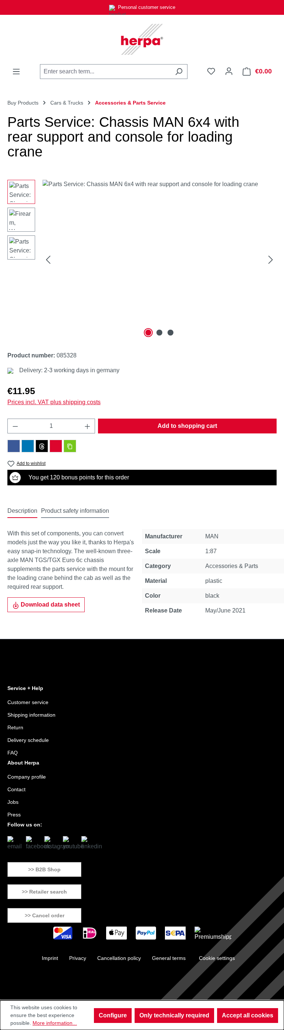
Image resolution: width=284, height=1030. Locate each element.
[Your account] (229, 71)
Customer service (27, 702)
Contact (16, 789)
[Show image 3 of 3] (170, 333)
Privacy (77, 958)
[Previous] (48, 260)
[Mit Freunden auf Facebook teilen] (14, 446)
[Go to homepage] (142, 39)
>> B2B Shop (44, 869)
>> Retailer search (44, 892)
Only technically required (174, 1015)
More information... (55, 1023)
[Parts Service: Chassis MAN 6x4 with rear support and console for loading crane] (159, 259)
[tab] (22, 511)
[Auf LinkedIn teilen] (28, 446)
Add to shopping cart (187, 426)
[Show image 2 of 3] (159, 333)
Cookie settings (217, 958)
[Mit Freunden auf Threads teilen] (42, 446)
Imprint (50, 958)
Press (14, 815)
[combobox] (105, 71)
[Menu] (16, 71)
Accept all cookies (247, 1015)
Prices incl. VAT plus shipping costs (54, 402)
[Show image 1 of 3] (148, 333)
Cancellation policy (119, 958)
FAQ (12, 753)
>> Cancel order (44, 915)
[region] (142, 259)
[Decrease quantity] (15, 426)
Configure (113, 1015)
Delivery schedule (28, 740)
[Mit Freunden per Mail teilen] (56, 446)
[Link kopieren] (70, 446)
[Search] (178, 71)
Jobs (12, 802)
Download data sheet (49, 604)
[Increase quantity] (87, 426)
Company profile (26, 777)
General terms (169, 958)
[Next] (270, 260)
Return (15, 727)
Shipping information (31, 715)
